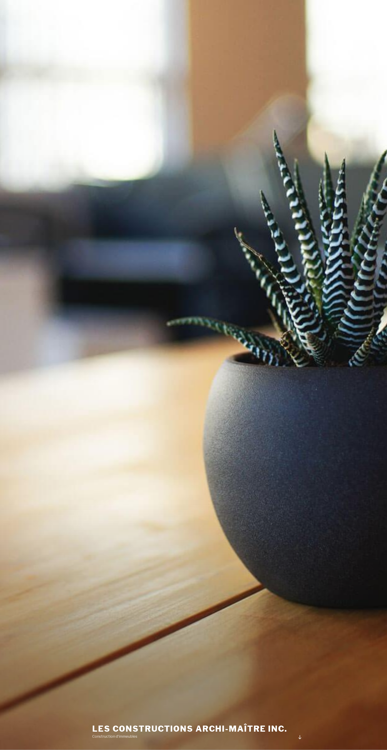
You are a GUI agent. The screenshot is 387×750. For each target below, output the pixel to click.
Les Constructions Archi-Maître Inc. (189, 729)
